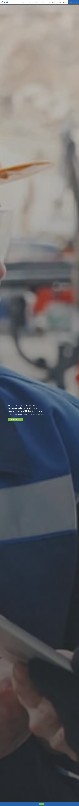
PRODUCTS (24, 2)
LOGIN (65, 2)
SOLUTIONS (30, 2)
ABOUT (43, 2)
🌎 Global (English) (56, 2)
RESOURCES (37, 2)
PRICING (48, 2)
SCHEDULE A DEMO (74, 2)
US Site (41, 804)
